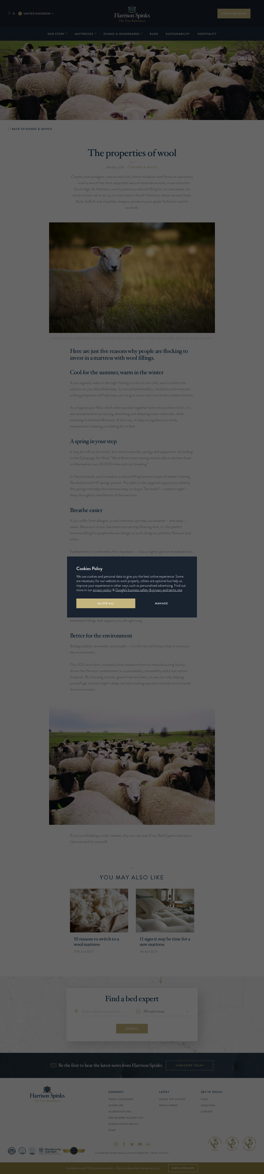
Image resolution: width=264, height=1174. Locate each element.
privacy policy (102, 590)
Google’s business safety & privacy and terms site (148, 590)
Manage (161, 603)
